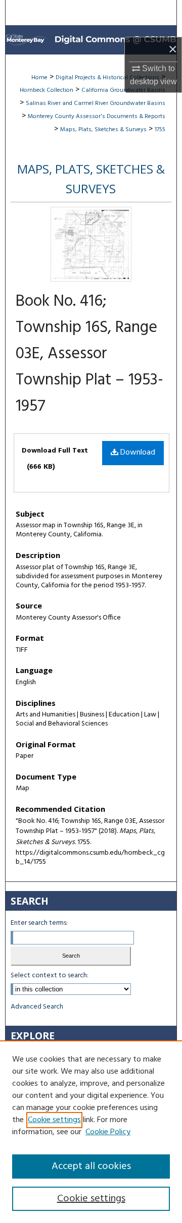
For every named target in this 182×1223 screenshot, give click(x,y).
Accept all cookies (91, 1166)
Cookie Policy (107, 1132)
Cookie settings (54, 1120)
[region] (91, 1131)
